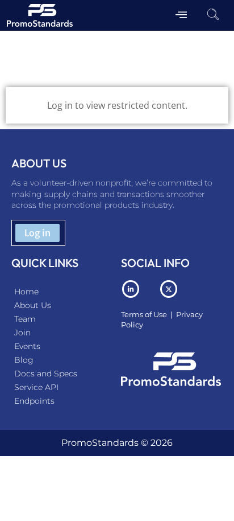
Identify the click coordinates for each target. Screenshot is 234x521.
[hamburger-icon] (181, 15)
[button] (213, 15)
